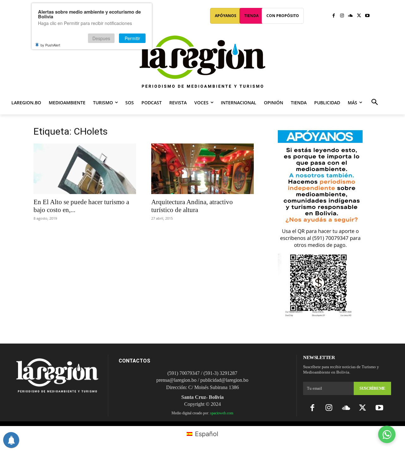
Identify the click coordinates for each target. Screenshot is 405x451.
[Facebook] (333, 16)
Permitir (132, 38)
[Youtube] (367, 16)
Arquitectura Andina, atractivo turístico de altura (192, 206)
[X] (359, 16)
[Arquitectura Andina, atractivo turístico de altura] (202, 168)
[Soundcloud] (350, 16)
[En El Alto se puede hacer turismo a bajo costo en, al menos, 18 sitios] (85, 168)
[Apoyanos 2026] (320, 315)
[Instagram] (342, 16)
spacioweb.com (221, 413)
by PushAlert (50, 44)
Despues (101, 38)
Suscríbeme (372, 388)
